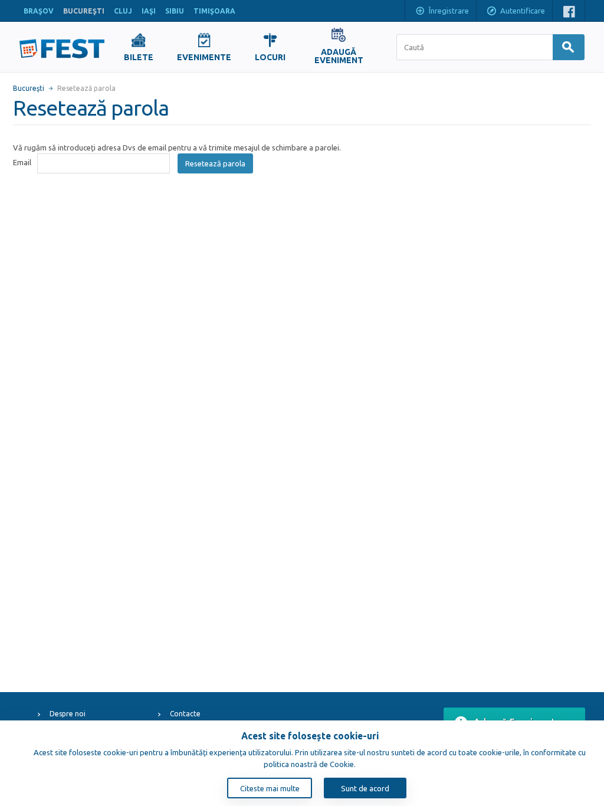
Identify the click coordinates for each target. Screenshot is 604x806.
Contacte (185, 713)
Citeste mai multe (270, 788)
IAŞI (149, 11)
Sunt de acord (365, 788)
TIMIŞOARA (214, 11)
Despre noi (68, 713)
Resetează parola (215, 163)
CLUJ (123, 11)
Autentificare (522, 10)
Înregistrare (449, 10)
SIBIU (174, 11)
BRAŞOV (39, 11)
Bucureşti (28, 88)
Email (22, 162)
